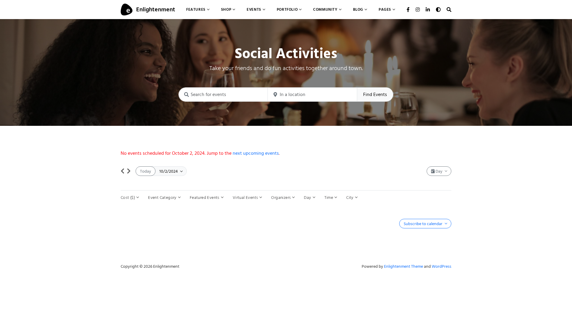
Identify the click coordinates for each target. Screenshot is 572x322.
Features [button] (196, 9)
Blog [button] (358, 9)
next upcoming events (256, 153)
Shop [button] (226, 9)
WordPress (441, 266)
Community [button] (325, 9)
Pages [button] (385, 9)
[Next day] (129, 171)
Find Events (375, 94)
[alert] (286, 153)
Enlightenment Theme (403, 266)
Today (145, 171)
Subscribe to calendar (423, 223)
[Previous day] (123, 171)
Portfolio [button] (287, 9)
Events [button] (254, 9)
